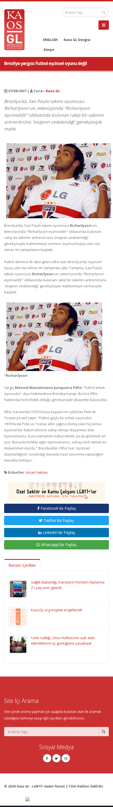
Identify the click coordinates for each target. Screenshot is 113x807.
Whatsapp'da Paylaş (58, 544)
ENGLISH (50, 39)
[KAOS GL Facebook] (47, 758)
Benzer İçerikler (22, 565)
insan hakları (37, 472)
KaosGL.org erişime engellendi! (56, 609)
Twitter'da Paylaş (58, 520)
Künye (49, 49)
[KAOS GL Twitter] (56, 758)
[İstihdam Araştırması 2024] (56, 489)
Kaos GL (53, 90)
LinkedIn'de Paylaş (58, 532)
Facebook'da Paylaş (57, 508)
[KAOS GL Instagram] (66, 758)
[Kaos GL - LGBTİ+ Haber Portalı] (16, 29)
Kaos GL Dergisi (77, 39)
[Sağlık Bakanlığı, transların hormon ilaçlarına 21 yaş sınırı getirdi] (18, 588)
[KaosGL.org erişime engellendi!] (18, 616)
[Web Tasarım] (67, 799)
